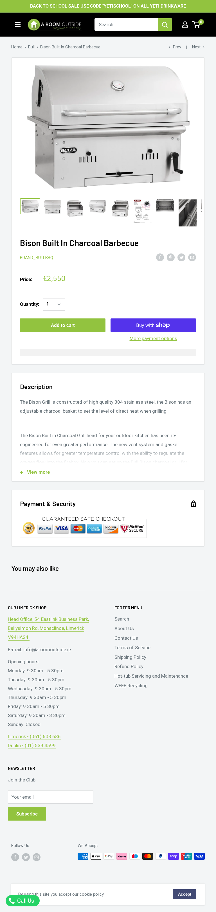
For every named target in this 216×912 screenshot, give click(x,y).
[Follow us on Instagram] (36, 857)
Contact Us (126, 638)
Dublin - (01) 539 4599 (32, 745)
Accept (184, 894)
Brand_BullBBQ (36, 257)
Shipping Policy (130, 657)
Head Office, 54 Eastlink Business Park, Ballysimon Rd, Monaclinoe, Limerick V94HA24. (48, 628)
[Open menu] (18, 24)
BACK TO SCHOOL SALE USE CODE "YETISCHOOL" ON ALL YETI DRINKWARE (108, 6)
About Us (124, 628)
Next (196, 47)
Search (121, 619)
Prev (177, 47)
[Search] (165, 24)
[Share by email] (192, 257)
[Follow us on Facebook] (15, 857)
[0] (196, 24)
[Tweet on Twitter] (181, 257)
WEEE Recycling (131, 685)
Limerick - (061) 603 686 (34, 736)
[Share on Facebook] (160, 257)
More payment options (153, 338)
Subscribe (27, 814)
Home (16, 47)
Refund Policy (128, 666)
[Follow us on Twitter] (26, 857)
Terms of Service (132, 647)
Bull (31, 47)
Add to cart (63, 325)
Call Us (25, 900)
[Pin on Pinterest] (171, 257)
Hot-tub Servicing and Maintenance (151, 676)
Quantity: (29, 304)
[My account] (185, 24)
